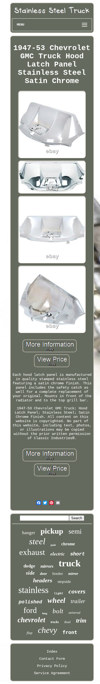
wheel (56, 600)
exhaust (32, 552)
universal (74, 613)
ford (30, 610)
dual (67, 622)
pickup (52, 531)
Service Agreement (52, 673)
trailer (78, 601)
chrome (68, 544)
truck (70, 563)
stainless (33, 590)
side (30, 573)
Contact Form (52, 659)
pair (53, 544)
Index (52, 651)
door (43, 574)
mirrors (47, 566)
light (58, 593)
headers (42, 580)
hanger (28, 532)
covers (77, 591)
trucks (55, 622)
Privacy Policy (52, 666)
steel (37, 541)
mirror (73, 574)
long (44, 613)
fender (57, 573)
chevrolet (31, 620)
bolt (58, 611)
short (77, 554)
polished (30, 602)
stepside (64, 581)
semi (75, 531)
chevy (47, 630)
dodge (29, 565)
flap (30, 633)
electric (57, 553)
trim (81, 620)
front (69, 632)
